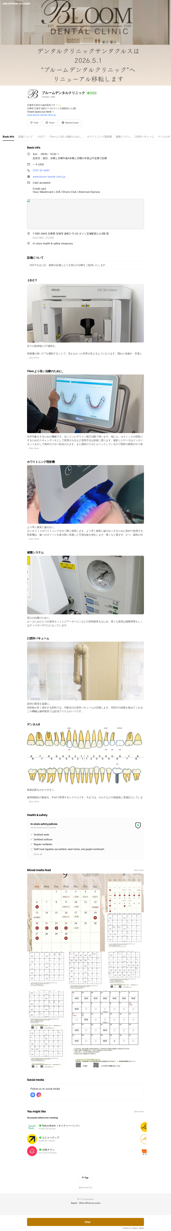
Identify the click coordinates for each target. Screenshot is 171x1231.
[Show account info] (92, 93)
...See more (33, 357)
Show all (38, 854)
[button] (49, 122)
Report (74, 1203)
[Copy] (108, 233)
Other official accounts (89, 1203)
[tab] (8, 137)
